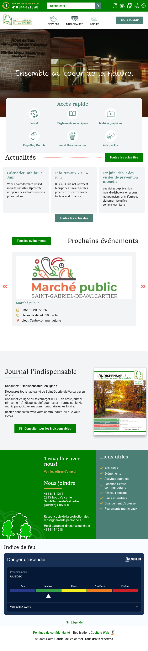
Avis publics (111, 145)
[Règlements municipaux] (72, 114)
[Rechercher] (98, 6)
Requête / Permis (34, 145)
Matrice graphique (110, 123)
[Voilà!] (34, 114)
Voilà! (34, 123)
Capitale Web (100, 632)
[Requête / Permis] (34, 136)
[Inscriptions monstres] (72, 136)
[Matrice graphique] (111, 114)
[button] (74, 218)
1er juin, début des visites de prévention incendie (120, 177)
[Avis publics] (111, 136)
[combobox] (71, 6)
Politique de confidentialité (51, 632)
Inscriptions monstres (73, 145)
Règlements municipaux (72, 123)
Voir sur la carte (20, 607)
